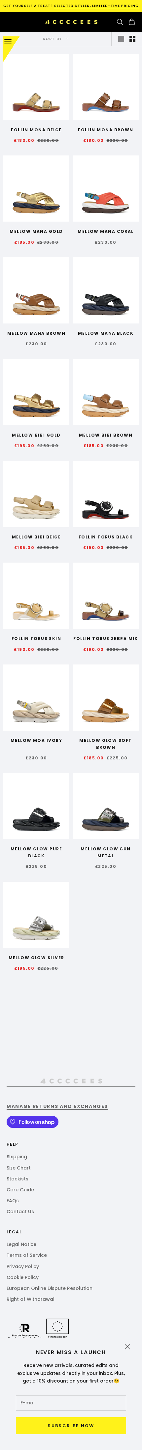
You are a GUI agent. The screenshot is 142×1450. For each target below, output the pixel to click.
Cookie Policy (23, 1277)
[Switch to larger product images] (121, 39)
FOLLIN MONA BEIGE (36, 130)
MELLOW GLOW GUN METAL (106, 852)
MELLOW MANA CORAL (105, 231)
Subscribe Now (71, 1426)
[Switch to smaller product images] (132, 39)
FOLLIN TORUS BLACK (106, 537)
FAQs (13, 1200)
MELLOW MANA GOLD (36, 231)
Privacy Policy (23, 1266)
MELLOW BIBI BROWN (105, 435)
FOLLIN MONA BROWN (105, 130)
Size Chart (19, 1168)
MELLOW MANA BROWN (36, 333)
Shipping (17, 1156)
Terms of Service (27, 1255)
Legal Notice (21, 1244)
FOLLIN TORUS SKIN (36, 638)
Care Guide (20, 1189)
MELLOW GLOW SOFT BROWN (105, 744)
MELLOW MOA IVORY (36, 740)
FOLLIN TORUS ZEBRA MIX (105, 638)
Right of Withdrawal (30, 1299)
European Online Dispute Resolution (49, 1288)
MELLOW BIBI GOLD (36, 435)
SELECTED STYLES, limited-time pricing (96, 5)
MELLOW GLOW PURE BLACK (36, 852)
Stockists (17, 1178)
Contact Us (20, 1211)
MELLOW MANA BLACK (105, 333)
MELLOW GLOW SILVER (36, 957)
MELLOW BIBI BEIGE (36, 537)
